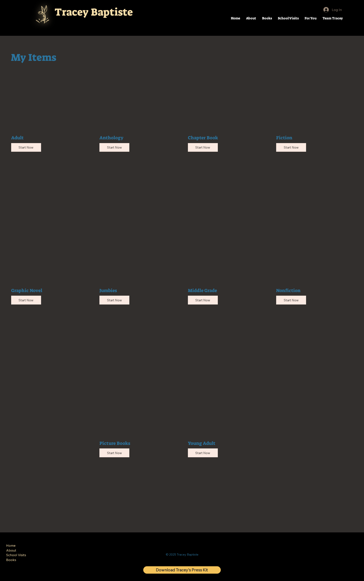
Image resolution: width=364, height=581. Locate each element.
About (11, 550)
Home (11, 545)
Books (11, 560)
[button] (310, 18)
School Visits (16, 555)
